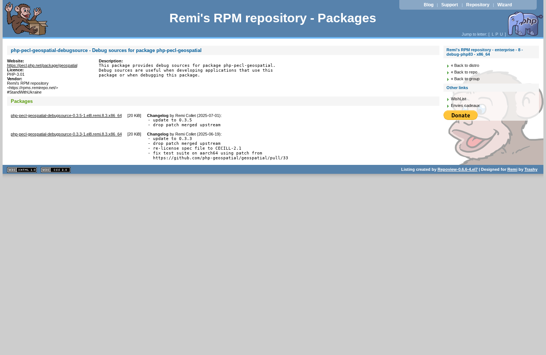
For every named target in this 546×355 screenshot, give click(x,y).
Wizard (504, 4)
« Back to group (465, 78)
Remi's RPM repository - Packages (272, 18)
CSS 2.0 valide (56, 170)
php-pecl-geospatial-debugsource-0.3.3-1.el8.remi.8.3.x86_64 (66, 134)
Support (449, 4)
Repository (478, 4)
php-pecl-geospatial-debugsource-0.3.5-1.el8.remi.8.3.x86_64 (66, 115)
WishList (458, 99)
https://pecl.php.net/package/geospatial (42, 65)
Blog (428, 4)
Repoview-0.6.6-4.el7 (458, 169)
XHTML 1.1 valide (22, 170)
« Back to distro (465, 65)
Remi (512, 169)
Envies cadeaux (465, 105)
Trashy (530, 169)
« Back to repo (464, 72)
